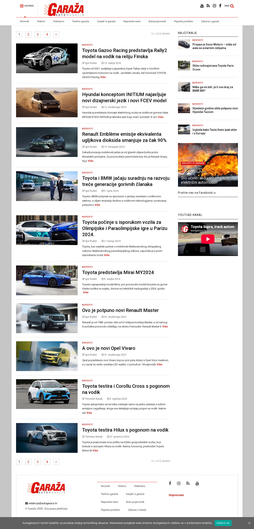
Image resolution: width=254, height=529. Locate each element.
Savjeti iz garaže (106, 21)
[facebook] (220, 5)
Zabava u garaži (210, 21)
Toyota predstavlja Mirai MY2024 (118, 272)
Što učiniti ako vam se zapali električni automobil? (206, 180)
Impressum (176, 495)
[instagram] (214, 5)
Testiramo (58, 21)
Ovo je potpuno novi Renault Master (120, 310)
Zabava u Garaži (137, 509)
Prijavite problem (183, 21)
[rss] (208, 5)
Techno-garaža (80, 21)
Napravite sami (131, 21)
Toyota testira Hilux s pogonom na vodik (125, 430)
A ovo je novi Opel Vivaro (108, 348)
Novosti (24, 21)
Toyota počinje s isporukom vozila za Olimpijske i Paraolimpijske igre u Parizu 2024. (124, 228)
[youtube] (202, 5)
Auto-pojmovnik (135, 501)
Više (103, 77)
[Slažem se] (249, 523)
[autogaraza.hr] (61, 14)
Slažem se (222, 522)
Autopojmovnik (157, 21)
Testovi (41, 21)
